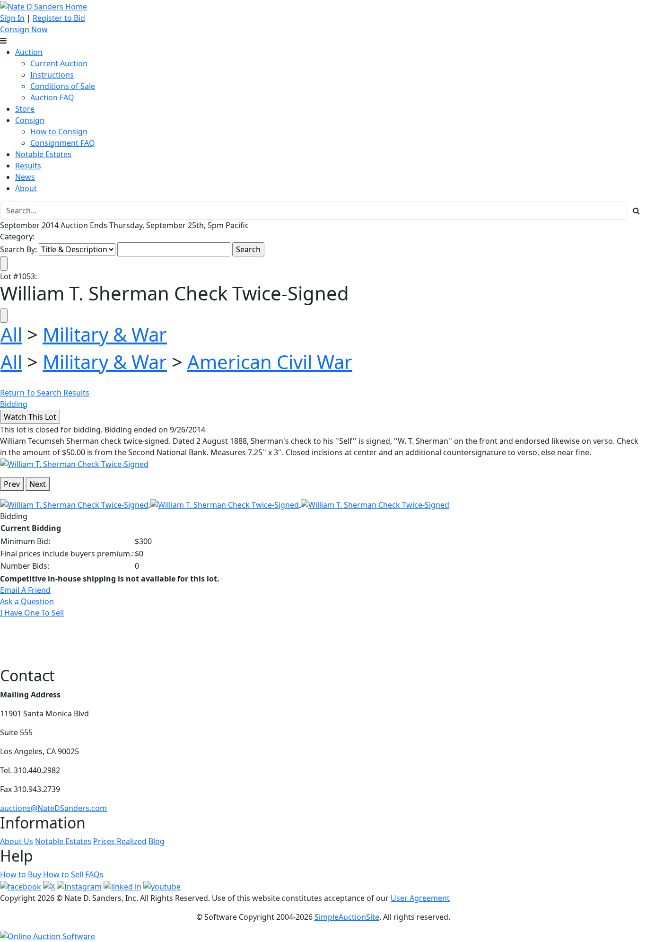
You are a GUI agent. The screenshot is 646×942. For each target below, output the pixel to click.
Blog (156, 841)
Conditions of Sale (62, 86)
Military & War (105, 334)
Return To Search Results (44, 392)
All (11, 334)
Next (37, 484)
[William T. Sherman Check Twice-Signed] (74, 463)
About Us (16, 841)
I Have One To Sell (32, 612)
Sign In (12, 18)
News (25, 177)
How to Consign (58, 131)
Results (28, 165)
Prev (12, 484)
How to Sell (63, 874)
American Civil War (269, 362)
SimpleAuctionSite (346, 917)
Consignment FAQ (62, 143)
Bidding (13, 404)
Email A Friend (25, 590)
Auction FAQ (52, 97)
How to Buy (20, 874)
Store (25, 109)
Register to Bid (59, 18)
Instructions (52, 75)
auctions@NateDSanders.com (53, 808)
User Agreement (420, 898)
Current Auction (58, 63)
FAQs (94, 874)
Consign (29, 120)
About (26, 188)
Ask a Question (27, 601)
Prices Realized (120, 841)
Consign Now (24, 29)
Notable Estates (43, 154)
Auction (29, 52)
